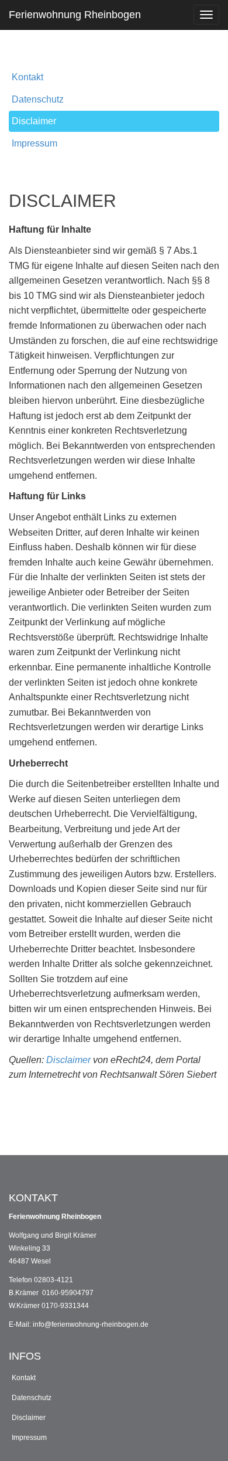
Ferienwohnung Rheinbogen (75, 15)
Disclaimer (34, 121)
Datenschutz (38, 99)
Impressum (34, 143)
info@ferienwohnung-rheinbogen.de (90, 1324)
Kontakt (27, 77)
